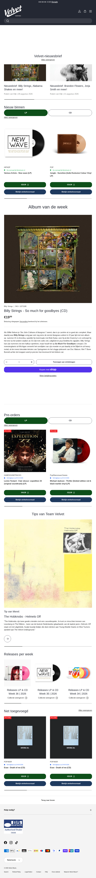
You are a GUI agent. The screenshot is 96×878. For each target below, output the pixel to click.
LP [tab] (26, 113)
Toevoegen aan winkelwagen (64, 362)
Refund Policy (16, 872)
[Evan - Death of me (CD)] (25, 737)
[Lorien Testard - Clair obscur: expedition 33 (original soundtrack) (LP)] (25, 451)
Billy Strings (8, 306)
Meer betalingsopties (48, 376)
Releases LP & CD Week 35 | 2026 (48, 692)
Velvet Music (12, 868)
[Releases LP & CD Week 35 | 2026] (48, 673)
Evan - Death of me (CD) (14, 767)
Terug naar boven (48, 800)
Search (6, 872)
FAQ (46, 872)
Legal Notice (28, 872)
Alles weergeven (48, 60)
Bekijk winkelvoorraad (25, 192)
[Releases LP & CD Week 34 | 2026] (78, 673)
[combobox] (48, 20)
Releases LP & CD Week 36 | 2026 (17, 692)
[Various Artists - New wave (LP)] (25, 143)
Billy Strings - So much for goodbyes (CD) (35, 311)
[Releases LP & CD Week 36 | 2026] (17, 673)
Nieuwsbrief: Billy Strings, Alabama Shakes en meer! (23, 88)
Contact (38, 872)
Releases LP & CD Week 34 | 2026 (78, 692)
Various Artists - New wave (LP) (18, 173)
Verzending (24, 321)
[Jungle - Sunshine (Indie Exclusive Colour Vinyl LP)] (71, 143)
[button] (85, 11)
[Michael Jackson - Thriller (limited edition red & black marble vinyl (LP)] (71, 451)
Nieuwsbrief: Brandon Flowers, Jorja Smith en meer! (70, 88)
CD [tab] (70, 113)
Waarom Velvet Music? (71, 872)
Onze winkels (56, 872)
